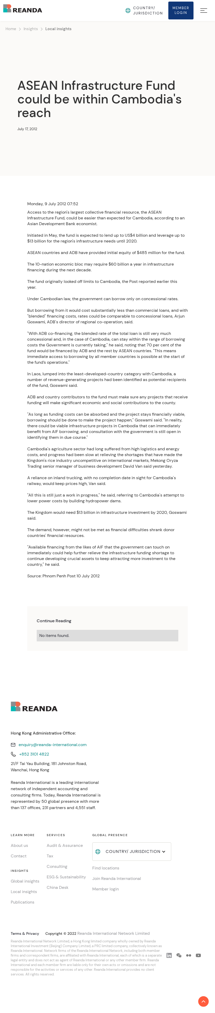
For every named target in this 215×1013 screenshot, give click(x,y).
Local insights (58, 28)
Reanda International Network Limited (113, 933)
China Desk (57, 887)
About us (19, 845)
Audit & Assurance (65, 845)
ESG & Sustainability (66, 877)
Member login (105, 889)
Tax (50, 856)
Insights (31, 28)
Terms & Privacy (25, 933)
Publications (22, 902)
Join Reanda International (116, 878)
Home (11, 28)
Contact (18, 856)
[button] (127, 10)
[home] (22, 10)
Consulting (57, 866)
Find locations (105, 868)
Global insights (25, 881)
